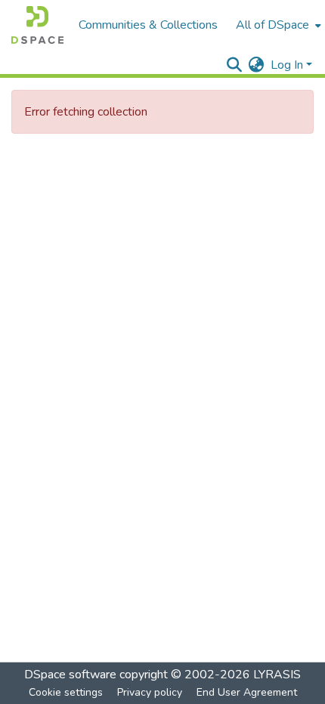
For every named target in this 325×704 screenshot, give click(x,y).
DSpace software (70, 674)
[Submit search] (234, 65)
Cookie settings (66, 692)
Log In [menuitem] (287, 65)
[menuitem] (277, 25)
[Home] (37, 25)
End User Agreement (247, 692)
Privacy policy (149, 692)
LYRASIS (277, 674)
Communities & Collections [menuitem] (148, 25)
